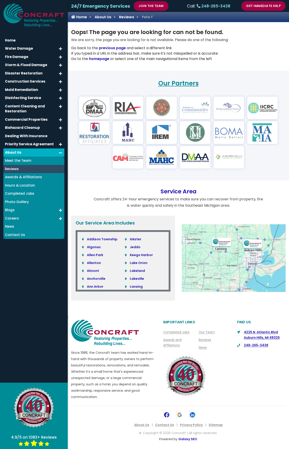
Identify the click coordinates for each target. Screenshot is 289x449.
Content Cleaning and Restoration (25, 109)
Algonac (94, 247)
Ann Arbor (95, 286)
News (203, 347)
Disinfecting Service (23, 97)
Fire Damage (16, 56)
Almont (93, 270)
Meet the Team (18, 160)
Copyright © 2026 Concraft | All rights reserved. (180, 433)
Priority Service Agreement (29, 144)
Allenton (94, 263)
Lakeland (137, 270)
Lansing (136, 286)
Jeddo (135, 247)
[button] (60, 49)
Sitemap (216, 425)
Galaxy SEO (187, 439)
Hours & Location (20, 185)
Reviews (126, 17)
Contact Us (164, 425)
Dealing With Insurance (26, 136)
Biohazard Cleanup (22, 127)
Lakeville (137, 278)
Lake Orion (138, 263)
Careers (12, 218)
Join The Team (151, 6)
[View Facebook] (166, 414)
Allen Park (95, 255)
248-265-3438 (215, 6)
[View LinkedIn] (192, 414)
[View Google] (179, 414)
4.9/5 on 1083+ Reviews (34, 437)
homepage (99, 58)
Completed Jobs (176, 332)
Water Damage (19, 48)
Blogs (10, 210)
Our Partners (178, 83)
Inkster (135, 239)
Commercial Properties (26, 119)
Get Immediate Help (263, 6)
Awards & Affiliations (23, 177)
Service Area (178, 191)
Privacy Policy (191, 425)
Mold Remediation (21, 89)
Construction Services (25, 81)
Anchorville (96, 278)
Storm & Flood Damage (26, 64)
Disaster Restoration (23, 73)
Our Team (207, 332)
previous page (112, 48)
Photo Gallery (17, 201)
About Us (103, 17)
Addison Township (102, 239)
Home (81, 17)
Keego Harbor (141, 255)
